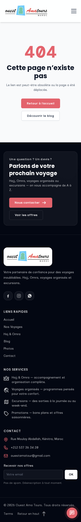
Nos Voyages (13, 327)
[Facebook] (8, 295)
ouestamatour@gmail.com (30, 456)
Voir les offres (26, 215)
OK (71, 474)
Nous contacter (31, 203)
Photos (9, 348)
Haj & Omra (12, 334)
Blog (7, 341)
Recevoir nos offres (18, 466)
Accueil (9, 320)
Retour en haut (32, 514)
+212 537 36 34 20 (24, 447)
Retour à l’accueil (40, 103)
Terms (8, 514)
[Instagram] (18, 295)
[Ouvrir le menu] (73, 11)
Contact (10, 356)
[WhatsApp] (29, 295)
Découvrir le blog (40, 116)
